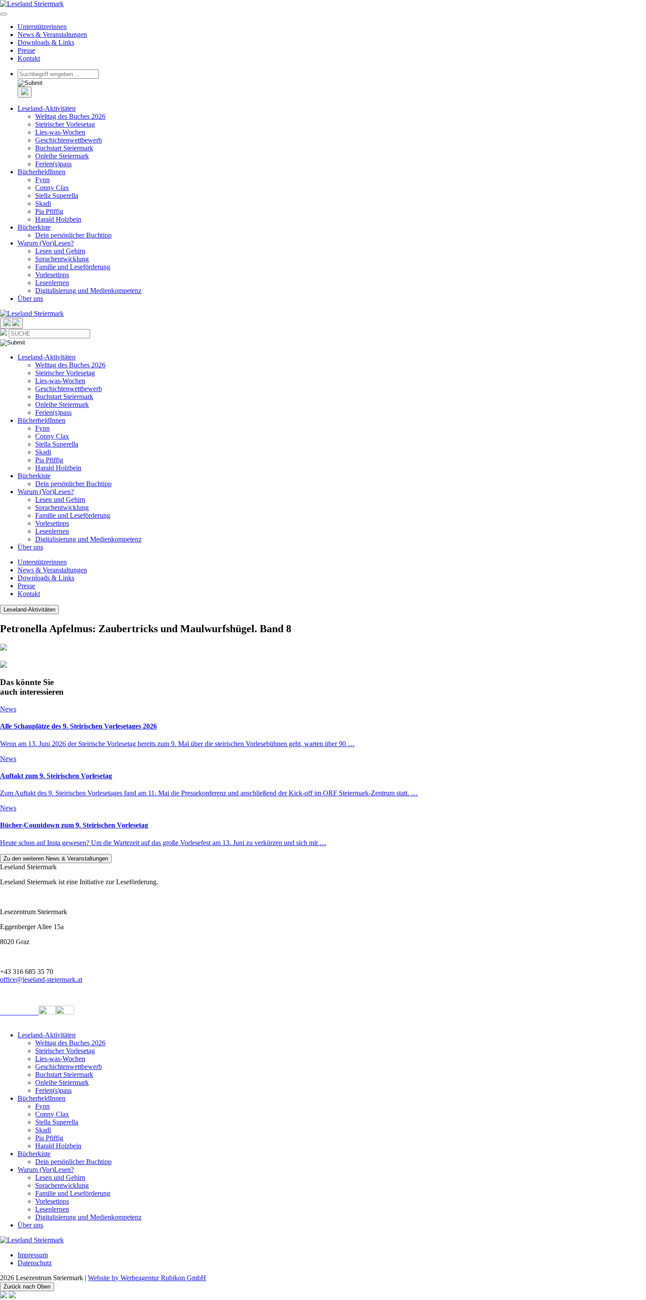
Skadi (43, 203)
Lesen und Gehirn (60, 251)
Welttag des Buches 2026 (70, 116)
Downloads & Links (46, 42)
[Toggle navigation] (3, 14)
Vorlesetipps (52, 274)
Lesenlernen (52, 282)
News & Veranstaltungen (52, 34)
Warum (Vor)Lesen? (46, 243)
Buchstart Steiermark (64, 148)
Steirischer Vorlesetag (65, 124)
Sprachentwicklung (62, 259)
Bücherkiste (34, 227)
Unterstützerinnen (42, 26)
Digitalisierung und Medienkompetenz (88, 290)
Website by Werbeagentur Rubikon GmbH (147, 1278)
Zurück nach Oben (27, 1286)
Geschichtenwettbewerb (68, 140)
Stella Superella (56, 195)
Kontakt (29, 58)
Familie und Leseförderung (72, 267)
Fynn (42, 179)
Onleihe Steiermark (62, 156)
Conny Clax (52, 187)
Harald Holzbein (58, 219)
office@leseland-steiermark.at (41, 979)
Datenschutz (35, 1263)
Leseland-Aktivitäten (47, 108)
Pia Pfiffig (49, 211)
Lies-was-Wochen (60, 132)
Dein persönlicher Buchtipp (73, 235)
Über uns (30, 298)
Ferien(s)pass (53, 164)
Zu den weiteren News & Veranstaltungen (56, 858)
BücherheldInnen (41, 172)
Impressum (33, 1255)
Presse (26, 50)
